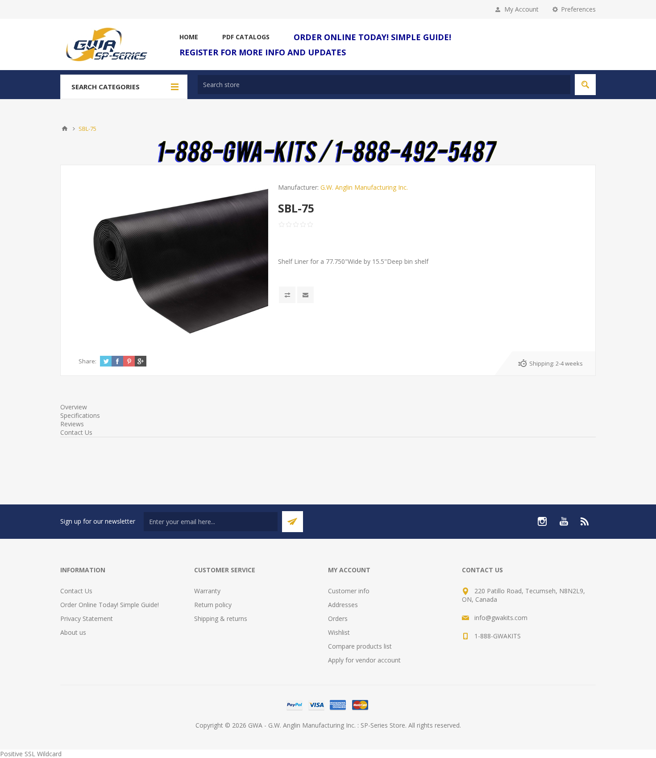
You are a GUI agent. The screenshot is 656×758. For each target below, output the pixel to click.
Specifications (80, 415)
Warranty (207, 591)
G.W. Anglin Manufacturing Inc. (364, 187)
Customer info (349, 591)
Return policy (213, 604)
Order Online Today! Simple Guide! (109, 604)
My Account (521, 9)
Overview (73, 407)
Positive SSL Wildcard (31, 754)
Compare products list (360, 646)
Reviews (72, 424)
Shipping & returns (220, 618)
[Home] (64, 128)
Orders (338, 618)
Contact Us (76, 432)
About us (73, 632)
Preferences (578, 9)
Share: (87, 361)
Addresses (343, 604)
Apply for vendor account (364, 660)
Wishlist (339, 632)
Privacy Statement (86, 618)
